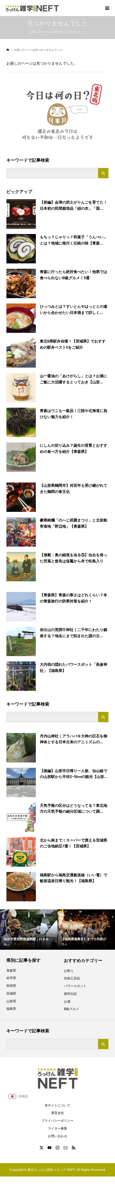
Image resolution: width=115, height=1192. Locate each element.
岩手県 (11, 978)
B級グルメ (71, 1009)
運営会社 (57, 1113)
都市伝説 (70, 994)
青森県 (11, 970)
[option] (28, 929)
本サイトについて (57, 1105)
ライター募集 (57, 1128)
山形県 (11, 1001)
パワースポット (75, 986)
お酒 (67, 1001)
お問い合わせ (57, 1136)
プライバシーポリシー (57, 1121)
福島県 (11, 1009)
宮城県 (11, 993)
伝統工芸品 (72, 978)
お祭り (69, 971)
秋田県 (11, 986)
